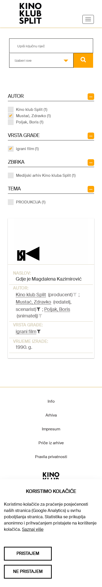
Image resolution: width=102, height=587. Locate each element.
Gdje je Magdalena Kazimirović (49, 279)
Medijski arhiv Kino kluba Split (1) (46, 175)
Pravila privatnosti (51, 456)
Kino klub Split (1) (31, 109)
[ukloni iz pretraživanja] (38, 309)
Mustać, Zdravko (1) (33, 115)
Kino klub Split (31, 295)
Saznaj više (32, 529)
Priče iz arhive (51, 443)
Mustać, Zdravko (33, 302)
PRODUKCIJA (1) (31, 202)
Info (51, 401)
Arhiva (51, 415)
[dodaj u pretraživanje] (74, 295)
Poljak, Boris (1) (29, 122)
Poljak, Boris (57, 309)
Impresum (51, 429)
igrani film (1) (27, 148)
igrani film (26, 331)
